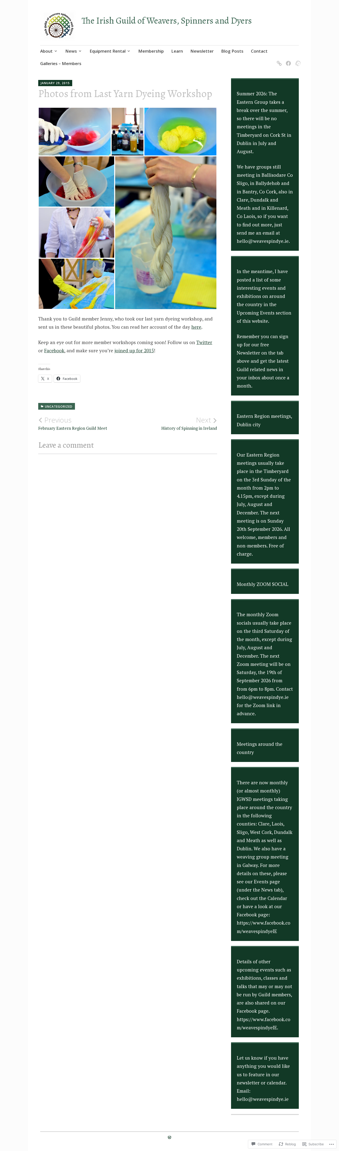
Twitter (204, 342)
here (196, 327)
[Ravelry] (297, 60)
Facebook (54, 350)
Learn (177, 51)
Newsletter (202, 51)
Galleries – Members (60, 63)
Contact (259, 51)
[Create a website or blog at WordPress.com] (169, 1137)
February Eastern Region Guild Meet (72, 423)
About (46, 51)
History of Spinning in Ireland (189, 423)
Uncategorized (58, 406)
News (71, 51)
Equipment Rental (108, 51)
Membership (151, 51)
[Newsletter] (278, 60)
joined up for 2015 (134, 350)
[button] (74, 131)
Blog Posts (232, 51)
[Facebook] (287, 60)
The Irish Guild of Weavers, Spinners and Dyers (167, 20)
